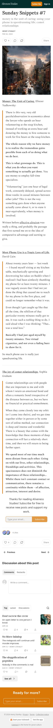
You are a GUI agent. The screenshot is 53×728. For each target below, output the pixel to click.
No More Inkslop (12, 636)
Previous (11, 552)
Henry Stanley (9, 31)
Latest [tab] (13, 608)
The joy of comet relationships (20, 372)
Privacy (25, 714)
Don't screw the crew (15, 616)
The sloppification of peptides (14, 659)
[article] (26, 622)
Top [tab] (5, 608)
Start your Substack (21, 719)
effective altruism (29, 222)
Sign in (47, 4)
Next (43, 552)
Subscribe (36, 4)
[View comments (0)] (15, 40)
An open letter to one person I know (17, 621)
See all (8, 678)
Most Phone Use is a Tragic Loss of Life (25, 252)
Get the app (38, 719)
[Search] (48, 608)
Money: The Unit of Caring (18, 101)
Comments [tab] (9, 572)
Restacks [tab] (21, 572)
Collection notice (42, 714)
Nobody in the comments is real (17, 664)
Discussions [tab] (24, 608)
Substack (15, 725)
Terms (32, 714)
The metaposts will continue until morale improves (18, 642)
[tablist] (14, 572)
